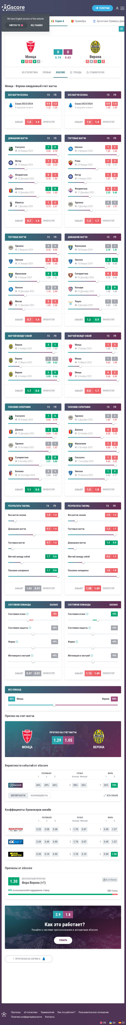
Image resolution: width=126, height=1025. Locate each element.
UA (114, 1022)
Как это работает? (66, 1012)
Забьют (19, 122)
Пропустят (49, 122)
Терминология (47, 1012)
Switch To (14, 25)
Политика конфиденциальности (26, 1017)
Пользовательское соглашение (94, 1012)
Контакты (50, 1017)
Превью (47, 72)
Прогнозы (16, 1012)
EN (104, 1022)
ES (123, 1022)
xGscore (60, 72)
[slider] (33, 155)
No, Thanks (37, 25)
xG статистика (30, 72)
